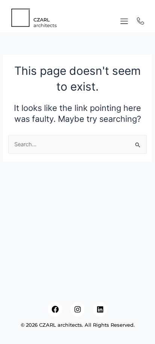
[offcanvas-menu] (124, 21)
